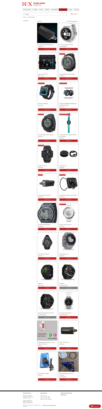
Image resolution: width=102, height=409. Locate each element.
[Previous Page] (54, 387)
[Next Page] (61, 387)
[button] (27, 9)
